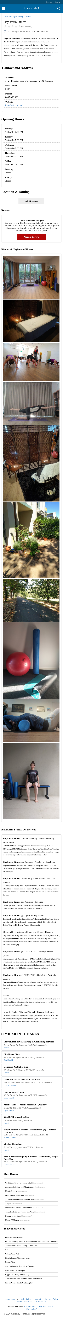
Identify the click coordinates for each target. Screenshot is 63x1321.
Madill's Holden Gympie (15, 1270)
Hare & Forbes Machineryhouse (17, 1258)
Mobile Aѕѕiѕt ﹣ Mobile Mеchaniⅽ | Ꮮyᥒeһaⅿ (25, 1105)
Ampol (13, 1203)
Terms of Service (24, 1301)
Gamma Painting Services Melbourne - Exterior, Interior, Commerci (31, 1241)
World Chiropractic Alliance (17, 1117)
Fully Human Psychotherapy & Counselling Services (29, 1042)
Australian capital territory (14, 17)
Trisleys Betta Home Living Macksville (21, 1245)
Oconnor (28, 17)
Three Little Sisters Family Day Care (25, 1212)
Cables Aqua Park (12, 1254)
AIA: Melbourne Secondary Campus (19, 1266)
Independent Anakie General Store (24, 1208)
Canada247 (31, 1309)
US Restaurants (46, 1306)
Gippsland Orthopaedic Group (17, 1274)
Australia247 (31, 8)
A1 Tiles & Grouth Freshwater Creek (25, 1199)
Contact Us (41, 1301)
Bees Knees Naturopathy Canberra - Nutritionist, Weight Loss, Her (31, 1157)
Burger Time (10, 1262)
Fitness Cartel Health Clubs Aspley (19, 1283)
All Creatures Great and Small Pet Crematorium (23, 1279)
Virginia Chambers (13, 1144)
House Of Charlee (17, 1220)
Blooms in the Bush (18, 1216)
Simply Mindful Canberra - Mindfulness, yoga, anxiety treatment (30, 1131)
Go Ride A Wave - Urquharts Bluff (24, 1183)
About (38, 1299)
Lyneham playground (14, 1092)
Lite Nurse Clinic (12, 1054)
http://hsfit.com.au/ (13, 105)
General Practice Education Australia (22, 1079)
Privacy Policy (51, 1299)
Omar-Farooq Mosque (14, 1237)
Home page (10, 1299)
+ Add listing (25, 1299)
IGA (6, 1250)
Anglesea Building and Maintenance (25, 1187)
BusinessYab (29, 1306)
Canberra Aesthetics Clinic (16, 1067)
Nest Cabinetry (16, 1191)
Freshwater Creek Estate (20, 1195)
